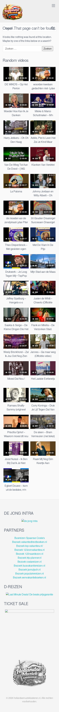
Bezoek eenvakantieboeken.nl (29, 577)
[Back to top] (53, 705)
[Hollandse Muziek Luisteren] (12, 12)
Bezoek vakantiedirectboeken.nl (29, 542)
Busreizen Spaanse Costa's (29, 538)
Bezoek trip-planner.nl (29, 557)
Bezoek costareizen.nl (30, 561)
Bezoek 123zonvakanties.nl (29, 550)
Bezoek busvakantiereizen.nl (29, 565)
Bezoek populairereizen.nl (29, 573)
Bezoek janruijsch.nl (29, 569)
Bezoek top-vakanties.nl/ (29, 546)
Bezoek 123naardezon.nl (29, 554)
